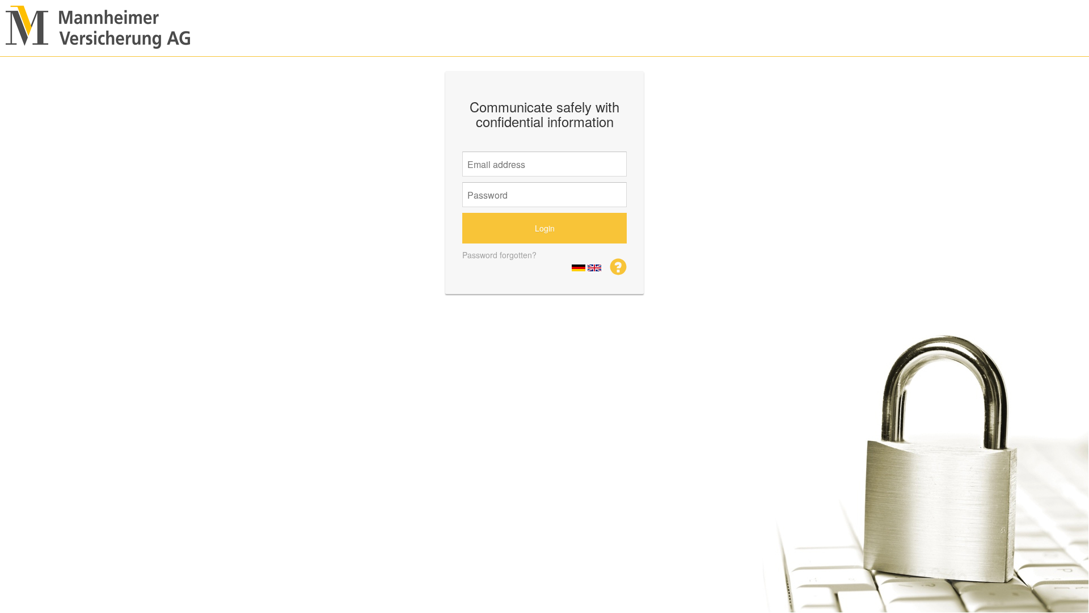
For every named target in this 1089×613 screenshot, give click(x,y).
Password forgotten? (499, 255)
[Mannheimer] (618, 266)
